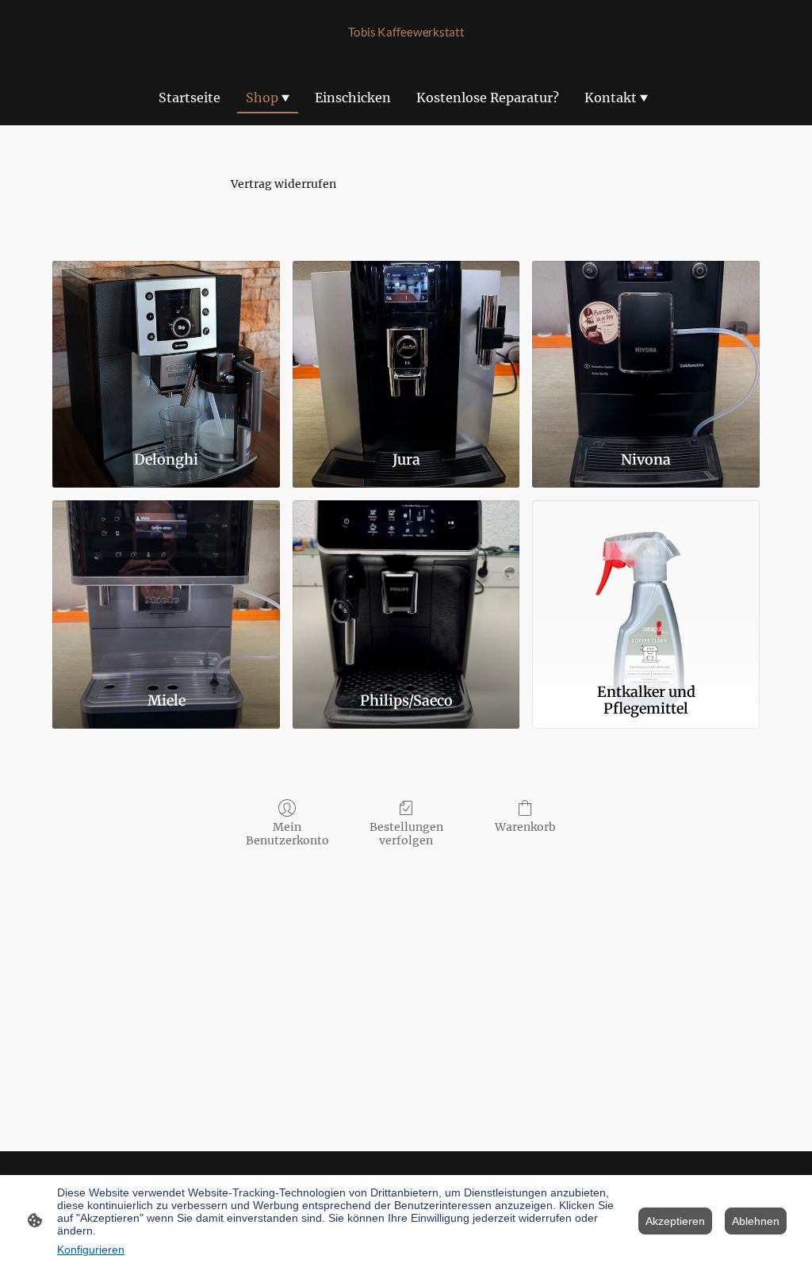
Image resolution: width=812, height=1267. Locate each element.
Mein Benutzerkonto (287, 834)
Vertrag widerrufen (283, 184)
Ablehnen (755, 1221)
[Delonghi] (166, 349)
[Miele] (166, 588)
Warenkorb (525, 827)
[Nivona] (646, 349)
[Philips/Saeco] (406, 588)
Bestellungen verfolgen (406, 834)
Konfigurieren (90, 1249)
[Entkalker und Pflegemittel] (646, 588)
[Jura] (406, 349)
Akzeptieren (675, 1221)
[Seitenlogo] (406, 49)
